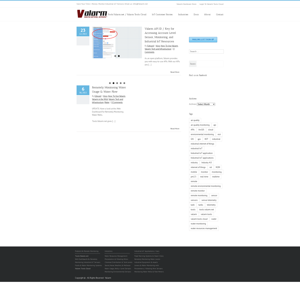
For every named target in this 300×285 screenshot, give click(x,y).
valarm (194, 214)
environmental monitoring (202, 134)
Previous (94, 41)
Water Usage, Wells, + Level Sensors (118, 268)
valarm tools (206, 214)
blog (158, 45)
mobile (194, 172)
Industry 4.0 (207, 162)
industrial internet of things (202, 143)
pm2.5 (193, 176)
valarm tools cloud (199, 219)
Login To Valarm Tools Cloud (211, 4)
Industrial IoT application (202, 153)
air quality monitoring (200, 125)
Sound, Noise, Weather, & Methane (117, 265)
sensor (214, 195)
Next (139, 41)
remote (194, 181)
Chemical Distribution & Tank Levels (118, 262)
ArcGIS (201, 129)
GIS (192, 139)
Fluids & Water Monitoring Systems (88, 265)
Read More (174, 72)
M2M (218, 167)
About (207, 14)
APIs (193, 129)
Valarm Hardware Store (186, 4)
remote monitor (198, 190)
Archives (192, 104)
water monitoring (198, 223)
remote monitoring (199, 195)
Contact (219, 14)
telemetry (211, 205)
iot (211, 167)
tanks (200, 205)
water (213, 219)
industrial (216, 139)
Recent (193, 64)
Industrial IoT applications (202, 158)
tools (193, 209)
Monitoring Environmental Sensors (118, 272)
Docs (196, 14)
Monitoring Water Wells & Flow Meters (149, 272)
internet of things (198, 167)
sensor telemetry (209, 200)
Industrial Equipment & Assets (146, 262)
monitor (204, 172)
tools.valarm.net (206, 209)
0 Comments (117, 102)
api (214, 125)
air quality (195, 120)
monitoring (217, 172)
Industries (183, 14)
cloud (210, 129)
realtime (216, 176)
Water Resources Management (116, 256)
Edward (150, 45)
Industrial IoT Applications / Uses (146, 251)
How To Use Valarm (169, 45)
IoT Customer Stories (162, 14)
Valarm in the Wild (100, 99)
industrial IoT (196, 148)
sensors (194, 200)
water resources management (204, 228)
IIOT (206, 139)
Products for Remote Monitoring (86, 251)
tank (193, 205)
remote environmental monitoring (206, 186)
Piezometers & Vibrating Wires (116, 259)
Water (106, 102)
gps (199, 139)
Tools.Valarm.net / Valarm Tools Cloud (127, 14)
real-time (204, 176)
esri (219, 134)
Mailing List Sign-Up (203, 39)
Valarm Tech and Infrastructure (158, 49)
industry (194, 162)
